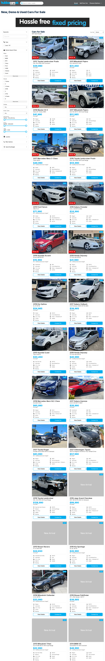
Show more (15, 76)
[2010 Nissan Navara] (49, 533)
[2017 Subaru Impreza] (86, 387)
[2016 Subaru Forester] (86, 193)
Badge (5, 104)
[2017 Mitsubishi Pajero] (86, 96)
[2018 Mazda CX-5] (49, 96)
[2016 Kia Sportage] (86, 533)
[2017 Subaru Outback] (86, 290)
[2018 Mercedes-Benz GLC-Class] (49, 387)
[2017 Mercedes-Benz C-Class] (49, 145)
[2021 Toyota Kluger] (49, 436)
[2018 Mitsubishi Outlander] (49, 581)
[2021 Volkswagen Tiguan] (86, 436)
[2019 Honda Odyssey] (86, 242)
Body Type (6, 110)
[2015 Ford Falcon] (49, 193)
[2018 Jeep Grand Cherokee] (86, 484)
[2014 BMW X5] (86, 630)
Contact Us (58, 80)
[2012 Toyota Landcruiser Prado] (49, 48)
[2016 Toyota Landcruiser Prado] (86, 145)
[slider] (4, 120)
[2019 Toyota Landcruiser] (49, 484)
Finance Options (95, 3)
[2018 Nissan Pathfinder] (86, 581)
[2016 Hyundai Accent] (49, 242)
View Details (41, 80)
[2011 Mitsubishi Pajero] (86, 48)
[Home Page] (9, 3)
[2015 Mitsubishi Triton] (49, 630)
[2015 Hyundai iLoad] (49, 339)
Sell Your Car (84, 3)
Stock (76, 3)
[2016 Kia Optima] (49, 290)
